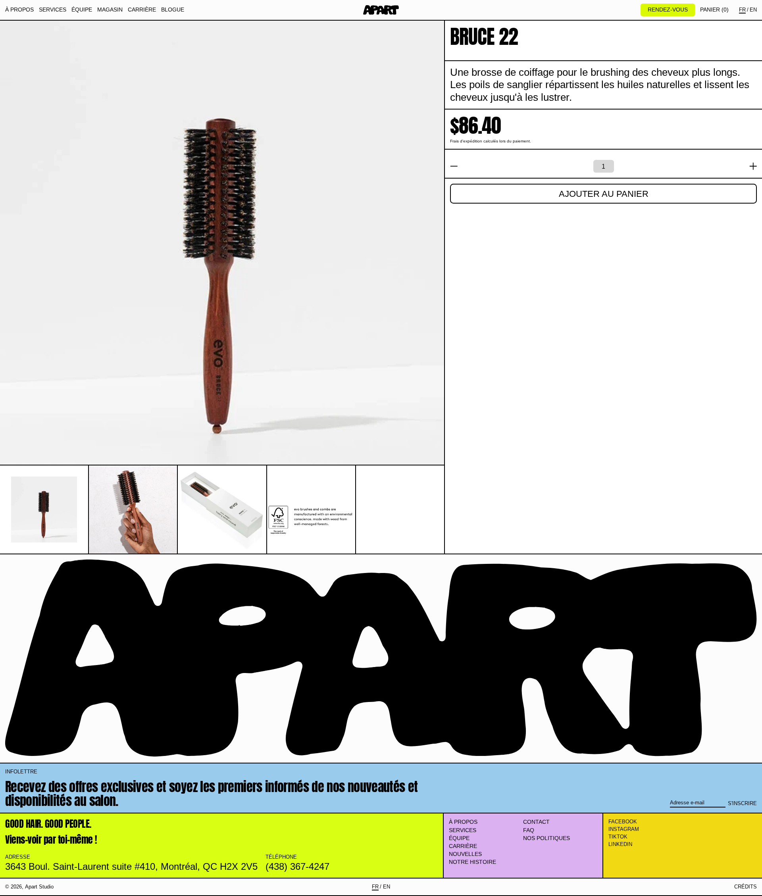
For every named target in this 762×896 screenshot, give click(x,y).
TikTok (617, 837)
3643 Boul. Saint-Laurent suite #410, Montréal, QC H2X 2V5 (131, 866)
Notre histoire (472, 862)
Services (462, 830)
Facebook (622, 822)
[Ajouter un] (753, 166)
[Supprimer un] (454, 166)
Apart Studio (39, 887)
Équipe (459, 838)
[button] (714, 10)
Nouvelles (465, 854)
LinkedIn (620, 844)
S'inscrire (742, 803)
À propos (463, 822)
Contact (536, 822)
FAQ (528, 830)
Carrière (463, 846)
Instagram (623, 829)
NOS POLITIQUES (546, 838)
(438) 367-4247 (297, 866)
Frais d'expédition (466, 140)
